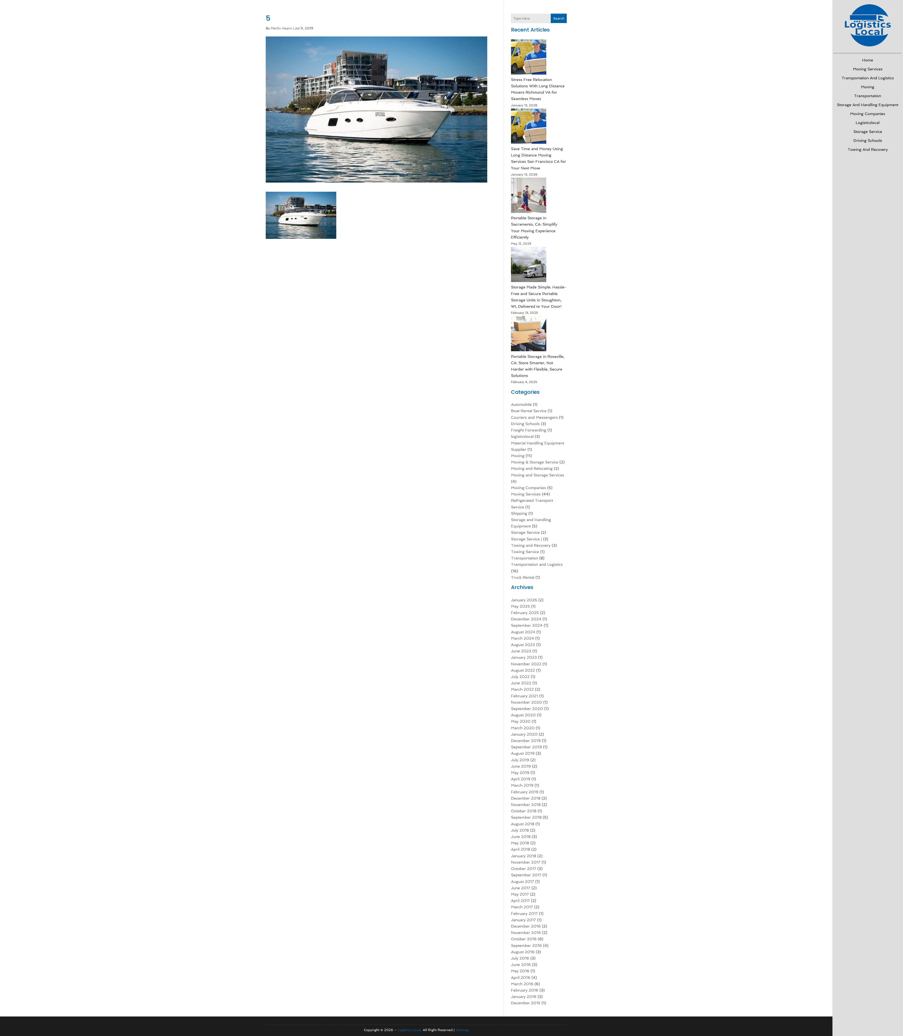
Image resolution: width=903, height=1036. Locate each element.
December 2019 (526, 740)
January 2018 (523, 856)
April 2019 (520, 779)
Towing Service (525, 552)
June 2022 (521, 683)
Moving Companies (867, 114)
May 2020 (521, 721)
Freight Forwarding (528, 430)
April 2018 (520, 849)
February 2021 (524, 696)
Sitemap (462, 1030)
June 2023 (521, 651)
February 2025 (525, 612)
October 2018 (523, 811)
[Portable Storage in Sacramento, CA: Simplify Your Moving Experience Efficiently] (528, 196)
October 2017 (523, 868)
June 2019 (521, 766)
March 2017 (522, 907)
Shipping (519, 513)
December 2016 (526, 926)
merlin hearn (281, 28)
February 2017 (524, 913)
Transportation (867, 96)
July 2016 (520, 958)
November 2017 (525, 862)
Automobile (521, 404)
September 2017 (526, 875)
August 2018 (522, 824)
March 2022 (522, 689)
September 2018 (526, 817)
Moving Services (868, 69)
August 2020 (523, 715)
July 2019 (520, 760)
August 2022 (523, 670)
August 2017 (522, 881)
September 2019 (526, 747)
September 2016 (526, 945)
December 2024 (526, 619)
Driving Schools (867, 140)
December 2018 (525, 798)
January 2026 (524, 600)
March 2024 (522, 638)
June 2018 (521, 836)
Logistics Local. (410, 1030)
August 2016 (523, 952)
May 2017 (520, 894)
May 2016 (520, 971)
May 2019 (520, 772)
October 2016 (524, 939)
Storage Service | (526, 539)
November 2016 (526, 932)
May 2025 (520, 606)
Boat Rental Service (529, 411)
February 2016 (524, 990)
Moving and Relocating (532, 468)
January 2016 (523, 996)
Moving (867, 87)
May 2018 (520, 843)
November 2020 (526, 702)
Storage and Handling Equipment (867, 105)
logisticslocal (867, 122)
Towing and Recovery (868, 149)
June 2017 (520, 888)
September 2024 (527, 625)
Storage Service (867, 131)
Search (558, 18)
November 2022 (526, 664)
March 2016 (522, 984)
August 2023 (523, 644)
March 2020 (523, 728)
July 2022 (520, 676)
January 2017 (523, 920)
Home (867, 60)
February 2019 (524, 792)
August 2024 (523, 632)
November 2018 (526, 804)
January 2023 (524, 657)
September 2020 (527, 708)
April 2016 (520, 977)
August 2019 (523, 753)
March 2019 (522, 785)
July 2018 (520, 830)
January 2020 (524, 734)
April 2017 (520, 900)
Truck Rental (522, 577)
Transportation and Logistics (868, 78)
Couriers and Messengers (534, 417)
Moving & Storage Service (534, 462)
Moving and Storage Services (537, 475)
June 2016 (521, 964)
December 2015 (525, 1003)
